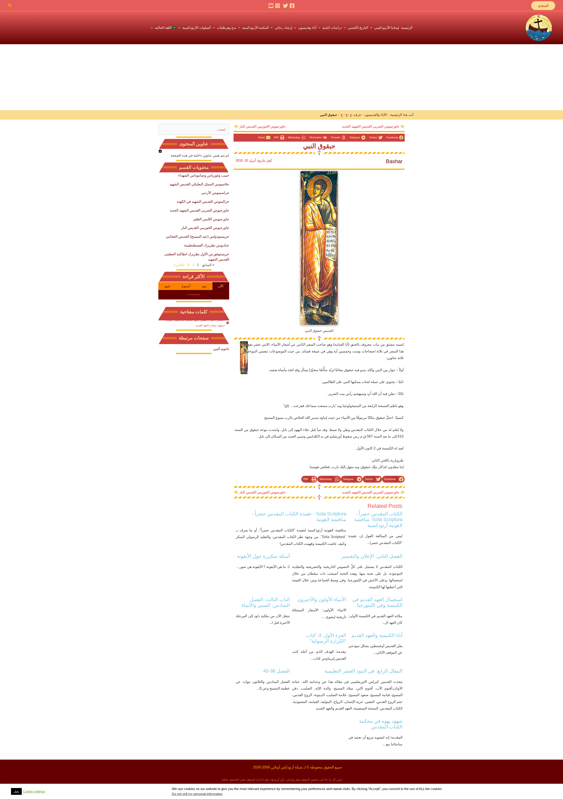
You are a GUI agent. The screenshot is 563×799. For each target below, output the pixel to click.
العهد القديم (192, 319)
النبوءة (170, 319)
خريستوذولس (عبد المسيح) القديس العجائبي (197, 236)
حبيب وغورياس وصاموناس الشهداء (203, 175)
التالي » (179, 265)
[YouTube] (271, 5)
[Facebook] (292, 5)
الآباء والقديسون (376, 115)
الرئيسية (396, 115)
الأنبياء (212, 319)
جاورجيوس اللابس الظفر (211, 219)
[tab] (220, 286)
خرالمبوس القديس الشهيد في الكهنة (203, 201)
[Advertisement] (281, 77)
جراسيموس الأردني (215, 193)
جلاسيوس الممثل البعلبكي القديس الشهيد (199, 184)
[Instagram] (277, 5)
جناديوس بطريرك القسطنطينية (206, 245)
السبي (204, 319)
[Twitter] (285, 5)
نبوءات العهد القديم (206, 325)
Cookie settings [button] (34, 791)
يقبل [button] (16, 791)
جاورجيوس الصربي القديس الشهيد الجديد (199, 210)
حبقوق (221, 325)
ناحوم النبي (221, 349)
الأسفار (221, 319)
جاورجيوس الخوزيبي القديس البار (205, 228)
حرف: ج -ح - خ (351, 115)
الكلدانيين (180, 319)
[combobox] (193, 129)
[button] (543, 5)
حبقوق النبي (319, 146)
